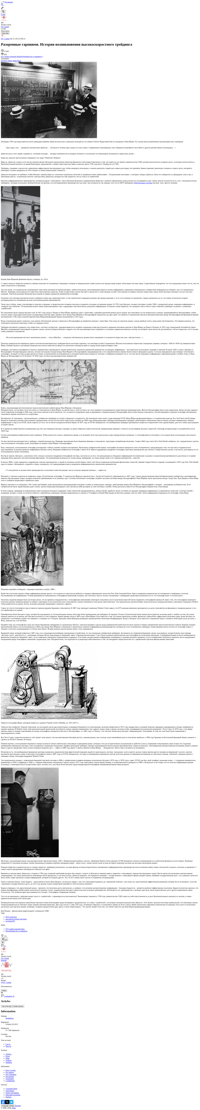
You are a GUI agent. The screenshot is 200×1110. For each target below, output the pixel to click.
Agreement (10, 1079)
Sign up (8, 1046)
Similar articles (18, 1006)
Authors (8, 1060)
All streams (9, 2)
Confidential (10, 1081)
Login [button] (3, 15)
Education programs (13, 1095)
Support (18, 1106)
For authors (10, 1072)
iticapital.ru (10, 1018)
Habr (14, 1108)
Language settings (8, 1106)
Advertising (10, 1091)
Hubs (7, 1058)
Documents (10, 1077)
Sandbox (9, 1062)
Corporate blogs (11, 1089)
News (8, 1056)
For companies (11, 1075)
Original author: (11, 61)
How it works (11, 1070)
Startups (8, 1097)
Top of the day (6, 1006)
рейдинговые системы (143, 183)
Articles (8, 1054)
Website (4, 960)
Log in (8, 1044)
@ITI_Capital (6, 982)
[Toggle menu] (2, 2)
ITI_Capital (5, 39)
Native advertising (12, 1093)
